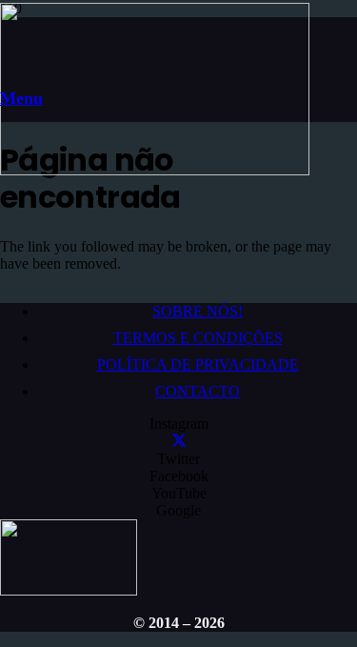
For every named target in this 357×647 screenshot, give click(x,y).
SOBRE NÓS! (197, 311)
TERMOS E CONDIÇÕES (198, 338)
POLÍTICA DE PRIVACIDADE (198, 364)
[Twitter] (179, 442)
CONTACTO (197, 391)
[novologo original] (154, 170)
